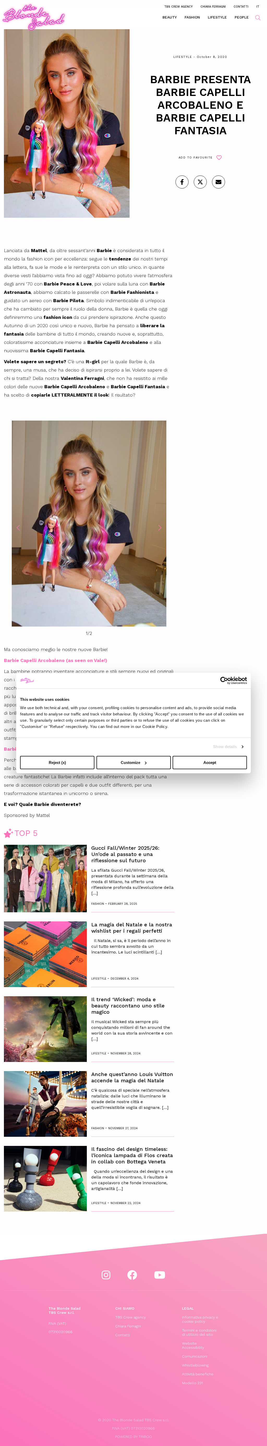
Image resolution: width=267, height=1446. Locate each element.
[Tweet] (200, 182)
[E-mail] (218, 182)
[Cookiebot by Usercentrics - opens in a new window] (224, 680)
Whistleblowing (195, 1365)
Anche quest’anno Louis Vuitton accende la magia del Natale (132, 1077)
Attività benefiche (198, 1374)
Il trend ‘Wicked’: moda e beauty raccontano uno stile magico (128, 1005)
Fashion (192, 17)
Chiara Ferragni (213, 6)
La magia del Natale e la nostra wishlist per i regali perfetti (131, 927)
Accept (209, 762)
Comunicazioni (194, 1356)
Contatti (241, 6)
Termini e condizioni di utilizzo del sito (199, 1332)
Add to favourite (196, 157)
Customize (130, 762)
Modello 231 (192, 1383)
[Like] (182, 182)
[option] (89, 524)
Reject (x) (57, 762)
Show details (225, 746)
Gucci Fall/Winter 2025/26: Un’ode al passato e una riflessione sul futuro (125, 854)
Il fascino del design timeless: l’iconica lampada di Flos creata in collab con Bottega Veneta (132, 1155)
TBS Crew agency (178, 6)
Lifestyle (217, 17)
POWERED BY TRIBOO (133, 1437)
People (242, 17)
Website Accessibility (193, 1345)
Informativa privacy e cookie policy (200, 1319)
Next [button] (159, 527)
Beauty (169, 17)
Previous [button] (18, 527)
